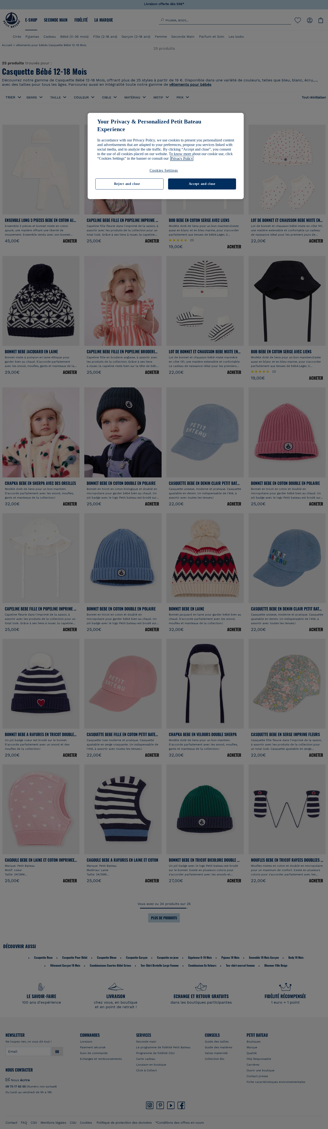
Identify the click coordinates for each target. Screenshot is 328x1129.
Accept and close (202, 184)
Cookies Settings (164, 170)
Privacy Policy (182, 158)
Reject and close (127, 184)
